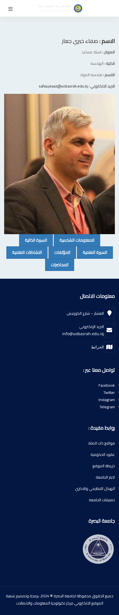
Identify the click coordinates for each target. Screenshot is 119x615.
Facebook (107, 385)
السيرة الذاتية (33, 240)
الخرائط (97, 347)
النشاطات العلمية (24, 252)
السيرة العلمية (92, 252)
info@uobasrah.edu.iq (83, 333)
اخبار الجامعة (105, 477)
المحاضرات (56, 264)
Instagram (107, 399)
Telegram (107, 406)
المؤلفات (59, 252)
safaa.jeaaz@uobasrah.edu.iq (63, 86)
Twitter (109, 392)
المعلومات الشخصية (74, 240)
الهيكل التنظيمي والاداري (95, 488)
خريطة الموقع (103, 465)
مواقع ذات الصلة (101, 443)
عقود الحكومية (102, 454)
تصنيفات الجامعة (102, 499)
